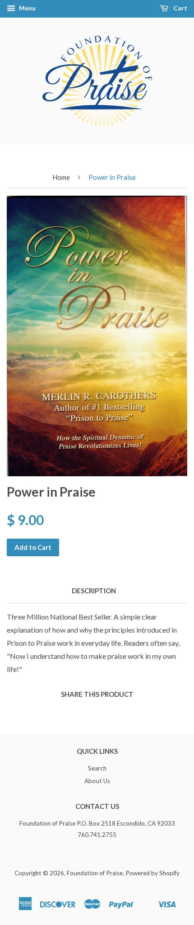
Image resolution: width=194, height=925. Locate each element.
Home (61, 177)
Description (94, 591)
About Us (97, 780)
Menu (27, 8)
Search (97, 768)
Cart (179, 8)
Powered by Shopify (152, 873)
